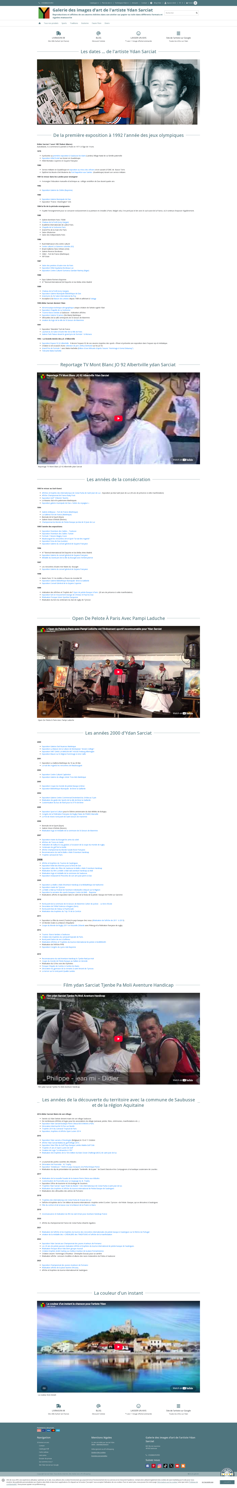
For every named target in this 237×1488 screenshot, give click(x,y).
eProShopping (85, 1474)
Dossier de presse (45, 1458)
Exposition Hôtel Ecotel (51, 158)
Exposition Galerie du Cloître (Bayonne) (57, 190)
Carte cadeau (43, 1452)
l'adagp (93, 298)
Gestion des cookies (98, 1452)
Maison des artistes (61, 298)
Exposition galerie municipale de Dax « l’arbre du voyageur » (65, 503)
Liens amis (42, 1455)
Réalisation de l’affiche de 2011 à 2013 (108, 920)
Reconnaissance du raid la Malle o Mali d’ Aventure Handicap (65, 852)
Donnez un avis (43, 1442)
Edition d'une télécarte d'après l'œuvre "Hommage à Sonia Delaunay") (105, 348)
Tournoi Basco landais (51, 312)
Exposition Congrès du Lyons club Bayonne (59, 947)
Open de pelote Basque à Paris (86, 592)
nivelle (54, 847)
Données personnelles (99, 1456)
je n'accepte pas (207, 1482)
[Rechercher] (196, 13)
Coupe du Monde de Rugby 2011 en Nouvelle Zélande (63, 925)
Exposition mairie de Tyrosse (53, 887)
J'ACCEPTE (227, 1482)
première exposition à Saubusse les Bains (69, 156)
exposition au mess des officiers (82, 169)
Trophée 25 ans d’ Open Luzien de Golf (57, 1148)
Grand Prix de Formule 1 (51, 348)
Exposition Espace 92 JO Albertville (55, 343)
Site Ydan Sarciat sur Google (49, 1465)
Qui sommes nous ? (46, 1462)
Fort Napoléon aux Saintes (81, 172)
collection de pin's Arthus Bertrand (79, 345)
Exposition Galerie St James (52, 315)
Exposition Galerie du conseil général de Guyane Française (65, 544)
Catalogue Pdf (44, 1449)
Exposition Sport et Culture (52, 811)
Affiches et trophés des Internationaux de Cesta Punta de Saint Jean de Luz (71, 493)
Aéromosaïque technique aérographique (58, 307)
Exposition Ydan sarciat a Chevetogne (56, 1140)
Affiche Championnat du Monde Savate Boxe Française (64, 850)
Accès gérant (194, 1474)
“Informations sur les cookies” (167, 1482)
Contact (144, 3)
